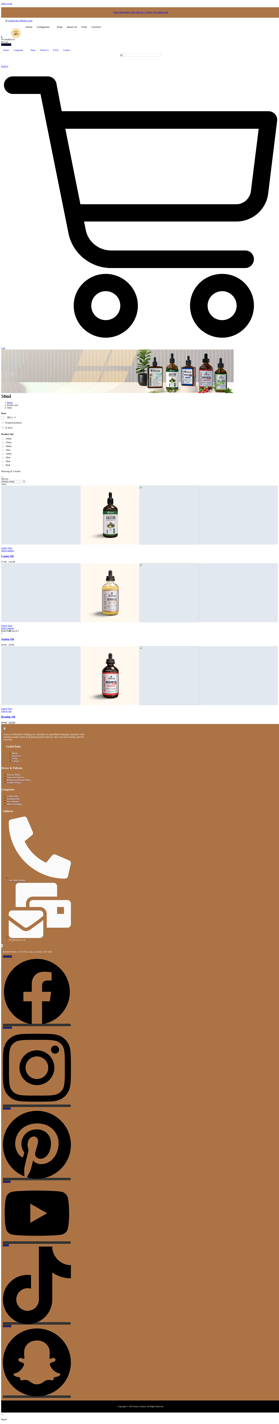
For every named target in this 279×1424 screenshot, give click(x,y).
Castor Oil (7, 556)
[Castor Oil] (139, 515)
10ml (8, 450)
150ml (8, 442)
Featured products (13, 422)
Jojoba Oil (7, 639)
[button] (44, 27)
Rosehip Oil (8, 716)
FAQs (84, 27)
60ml (8, 465)
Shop (59, 27)
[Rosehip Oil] (139, 675)
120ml (8, 454)
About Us (72, 27)
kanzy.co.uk (6, 3)
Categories (43, 27)
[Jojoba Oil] (139, 592)
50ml (8, 461)
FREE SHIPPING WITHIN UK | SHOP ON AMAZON (140, 12)
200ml (8, 446)
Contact (96, 27)
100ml (8, 438)
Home (29, 27)
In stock (8, 427)
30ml (8, 457)
